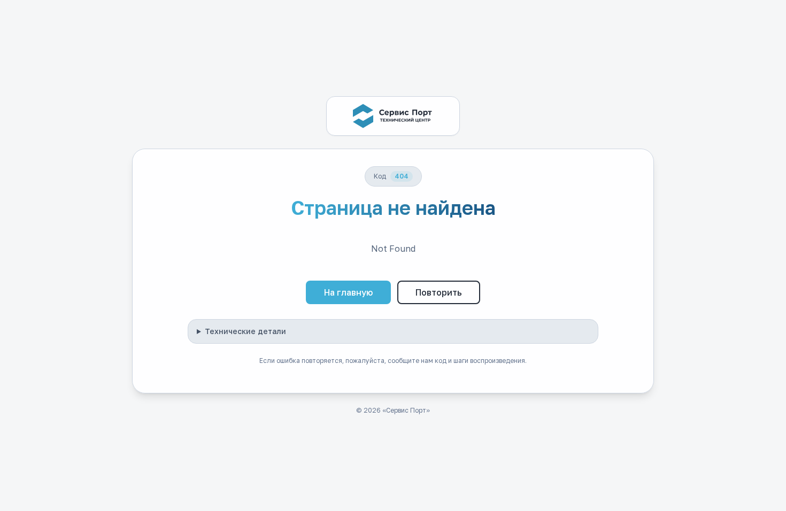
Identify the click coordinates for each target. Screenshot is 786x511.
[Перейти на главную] (393, 116)
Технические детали (245, 331)
